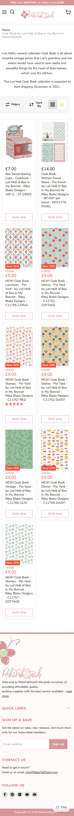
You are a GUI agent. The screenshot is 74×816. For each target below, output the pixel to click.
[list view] (61, 104)
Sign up (58, 744)
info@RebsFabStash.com (41, 772)
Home (6, 30)
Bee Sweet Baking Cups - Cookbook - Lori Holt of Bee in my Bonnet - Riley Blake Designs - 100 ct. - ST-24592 (18, 184)
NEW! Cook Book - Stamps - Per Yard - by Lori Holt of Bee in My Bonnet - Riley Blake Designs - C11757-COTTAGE (19, 589)
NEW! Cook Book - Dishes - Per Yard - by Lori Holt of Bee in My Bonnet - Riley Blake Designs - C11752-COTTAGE (55, 293)
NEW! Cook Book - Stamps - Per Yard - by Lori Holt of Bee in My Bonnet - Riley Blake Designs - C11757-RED (19, 390)
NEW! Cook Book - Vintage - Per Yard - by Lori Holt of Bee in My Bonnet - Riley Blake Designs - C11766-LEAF (19, 492)
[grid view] (52, 104)
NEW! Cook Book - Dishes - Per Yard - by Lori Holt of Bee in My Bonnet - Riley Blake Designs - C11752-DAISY (55, 390)
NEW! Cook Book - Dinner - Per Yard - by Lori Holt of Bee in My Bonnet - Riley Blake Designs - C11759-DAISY (55, 492)
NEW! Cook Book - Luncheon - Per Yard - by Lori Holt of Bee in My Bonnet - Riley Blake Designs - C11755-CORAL (18, 293)
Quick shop (19, 217)
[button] (14, 404)
